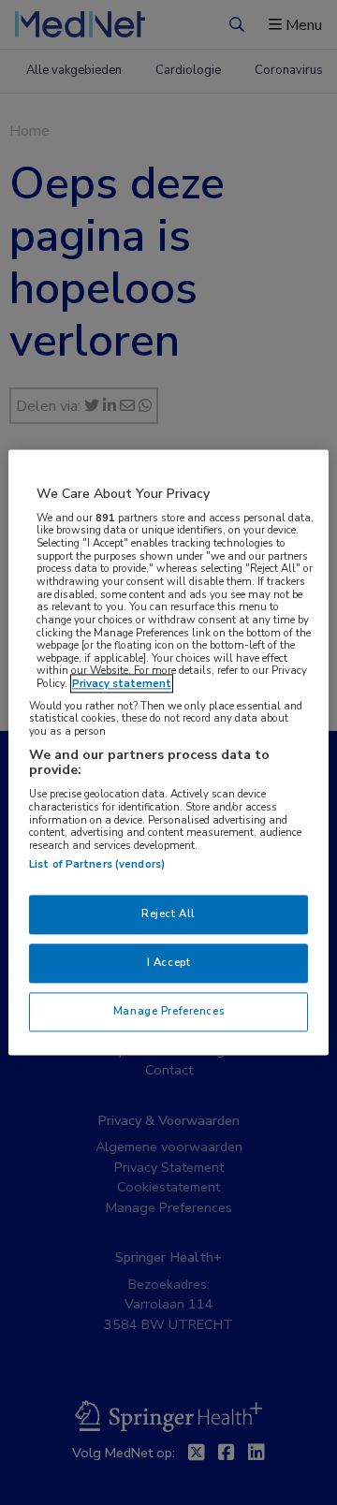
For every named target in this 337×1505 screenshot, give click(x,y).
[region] (168, 752)
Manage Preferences (168, 1011)
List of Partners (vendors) (97, 864)
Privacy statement (121, 684)
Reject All (168, 914)
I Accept (169, 963)
